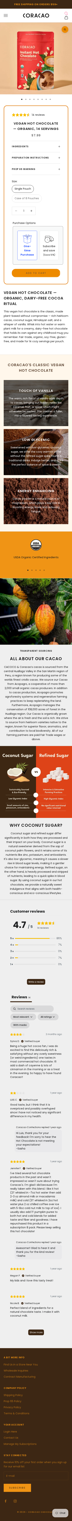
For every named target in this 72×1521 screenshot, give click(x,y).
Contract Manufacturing (19, 1377)
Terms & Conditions (16, 1413)
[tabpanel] (36, 1172)
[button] (36, 938)
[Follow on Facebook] (5, 1501)
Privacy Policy (12, 1407)
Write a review (36, 981)
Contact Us (11, 1438)
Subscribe (17, 1487)
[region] (36, 551)
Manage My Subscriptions (20, 1444)
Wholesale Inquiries (16, 1370)
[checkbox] (20, 1025)
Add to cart (36, 273)
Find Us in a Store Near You (21, 1364)
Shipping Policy (13, 1395)
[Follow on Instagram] (15, 1501)
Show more (36, 1332)
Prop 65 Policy (12, 1401)
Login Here (10, 1431)
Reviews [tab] (21, 997)
